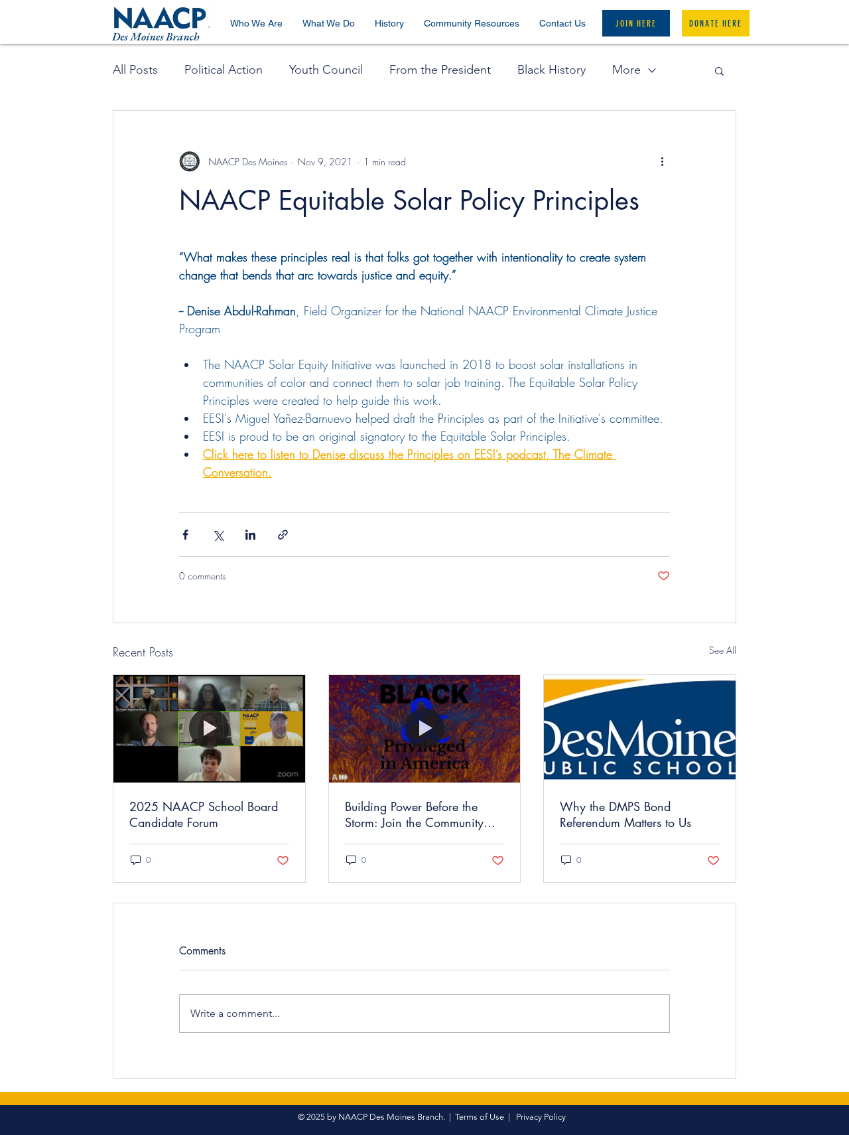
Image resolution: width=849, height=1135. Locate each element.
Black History (551, 69)
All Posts (135, 69)
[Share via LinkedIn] (250, 534)
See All (722, 650)
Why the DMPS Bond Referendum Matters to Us (625, 814)
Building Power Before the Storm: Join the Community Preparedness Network (414, 814)
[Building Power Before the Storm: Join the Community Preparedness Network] (425, 729)
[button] (256, 23)
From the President (440, 69)
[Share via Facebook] (185, 534)
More (626, 69)
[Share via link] (283, 534)
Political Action (223, 69)
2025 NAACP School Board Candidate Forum (203, 814)
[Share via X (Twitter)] (218, 534)
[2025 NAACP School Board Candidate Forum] (209, 729)
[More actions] (662, 161)
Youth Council (326, 69)
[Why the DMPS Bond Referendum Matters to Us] (640, 729)
